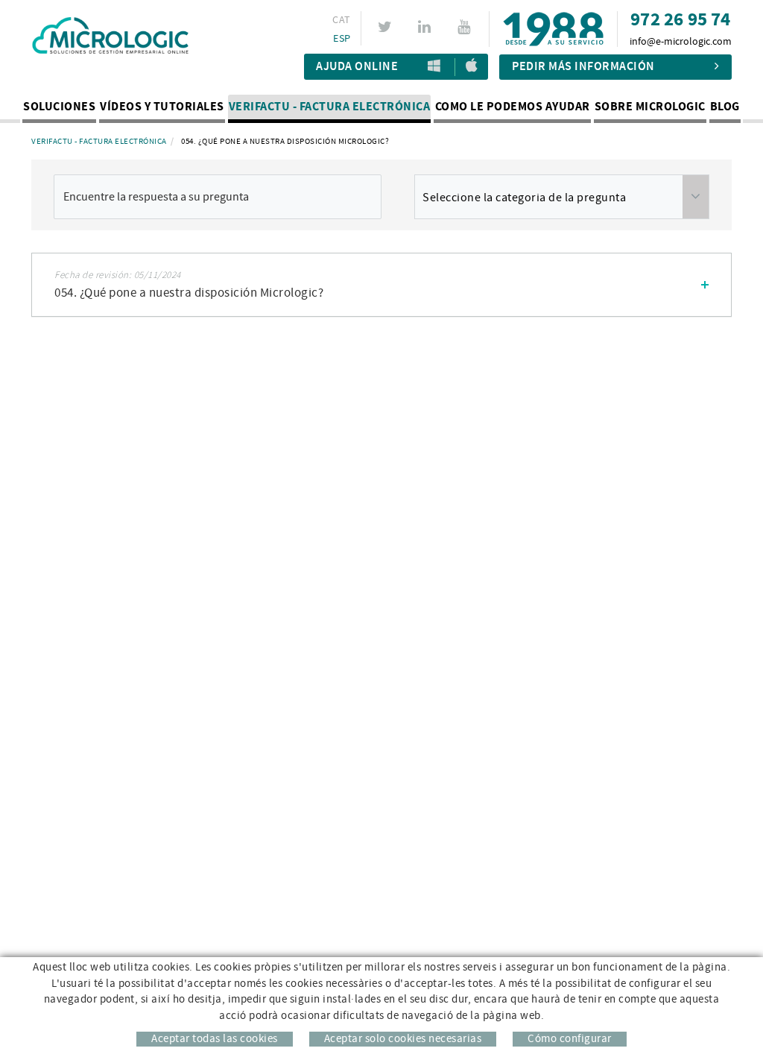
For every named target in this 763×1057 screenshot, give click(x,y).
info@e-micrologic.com (681, 41)
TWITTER (380, 26)
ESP (341, 38)
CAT (341, 20)
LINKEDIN (420, 26)
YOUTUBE (459, 26)
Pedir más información (583, 67)
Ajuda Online (357, 67)
